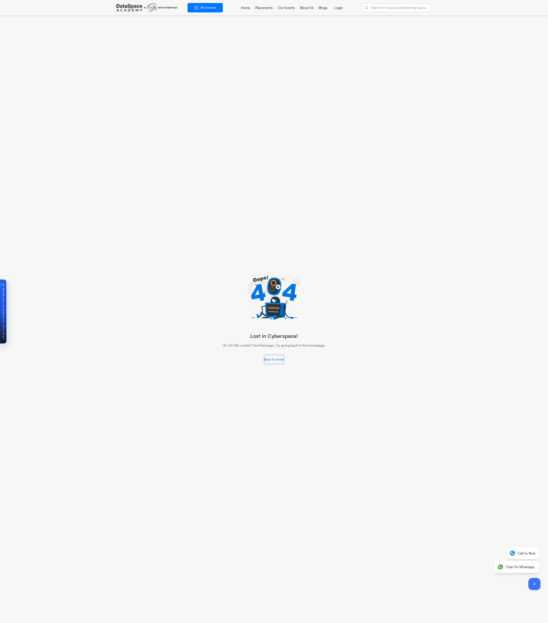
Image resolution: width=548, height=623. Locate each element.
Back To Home (274, 359)
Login (338, 8)
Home (245, 8)
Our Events (286, 8)
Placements (264, 8)
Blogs (323, 8)
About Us (307, 8)
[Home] (146, 7)
